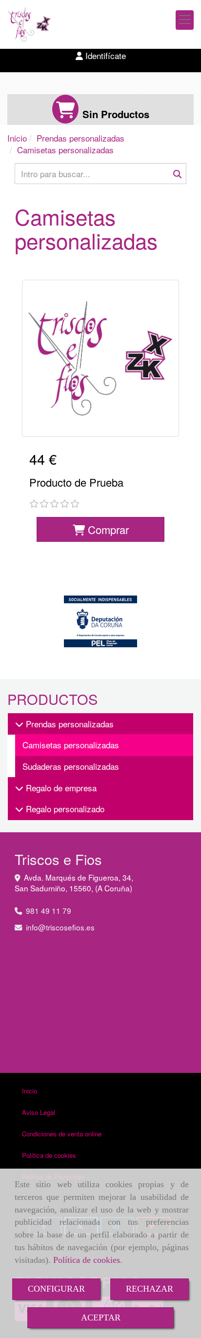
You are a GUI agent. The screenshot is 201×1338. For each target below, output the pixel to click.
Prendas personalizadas (68, 724)
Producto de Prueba (76, 482)
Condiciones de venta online (61, 1133)
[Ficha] (100, 358)
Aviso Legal (38, 1112)
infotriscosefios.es (60, 927)
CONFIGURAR (56, 1289)
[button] (100, 55)
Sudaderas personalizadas (70, 766)
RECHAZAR (149, 1289)
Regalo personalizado (63, 809)
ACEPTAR (101, 1317)
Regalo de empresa (60, 788)
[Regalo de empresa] (19, 788)
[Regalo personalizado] (19, 809)
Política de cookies (86, 1260)
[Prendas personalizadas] (19, 724)
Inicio (29, 1090)
